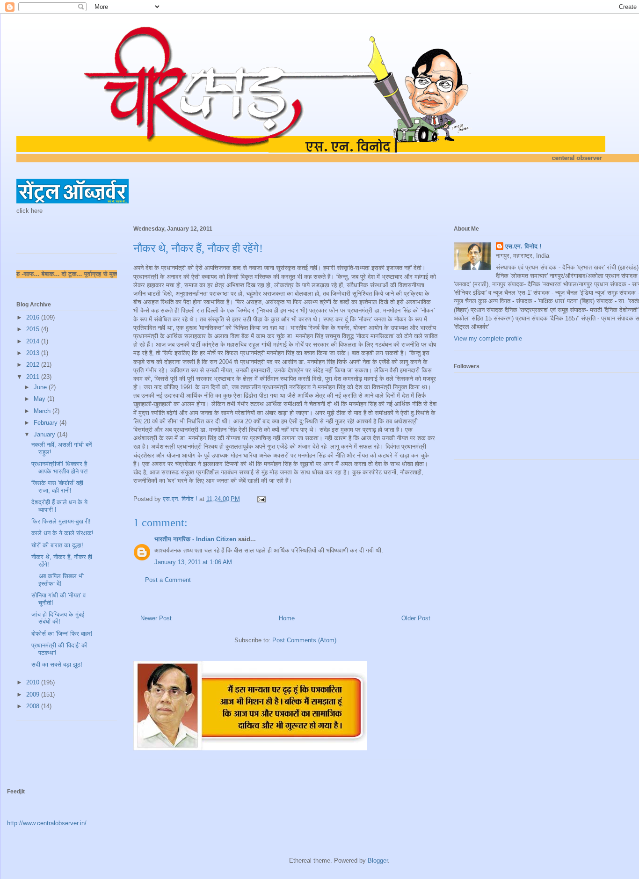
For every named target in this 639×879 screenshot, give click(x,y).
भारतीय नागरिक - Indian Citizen (195, 539)
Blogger (378, 860)
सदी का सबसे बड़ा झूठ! (56, 664)
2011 (33, 376)
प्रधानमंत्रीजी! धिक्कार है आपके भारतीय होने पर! (59, 467)
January (45, 434)
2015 (33, 329)
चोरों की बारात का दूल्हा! (57, 545)
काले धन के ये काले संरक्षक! (62, 533)
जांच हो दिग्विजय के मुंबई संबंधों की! (57, 618)
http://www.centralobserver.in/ (47, 823)
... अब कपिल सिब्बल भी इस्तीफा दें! (57, 580)
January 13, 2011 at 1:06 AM (193, 562)
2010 (33, 682)
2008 (33, 706)
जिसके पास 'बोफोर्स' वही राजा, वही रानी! (57, 486)
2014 (33, 341)
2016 (33, 317)
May (40, 398)
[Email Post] (261, 498)
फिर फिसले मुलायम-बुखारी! (61, 521)
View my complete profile (488, 338)
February (46, 422)
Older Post (415, 618)
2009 (33, 694)
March (43, 410)
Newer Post (156, 618)
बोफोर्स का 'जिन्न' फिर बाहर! (62, 633)
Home (287, 618)
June (41, 387)
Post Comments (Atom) (304, 640)
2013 (33, 352)
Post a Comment (168, 579)
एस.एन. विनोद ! (523, 246)
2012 (33, 364)
